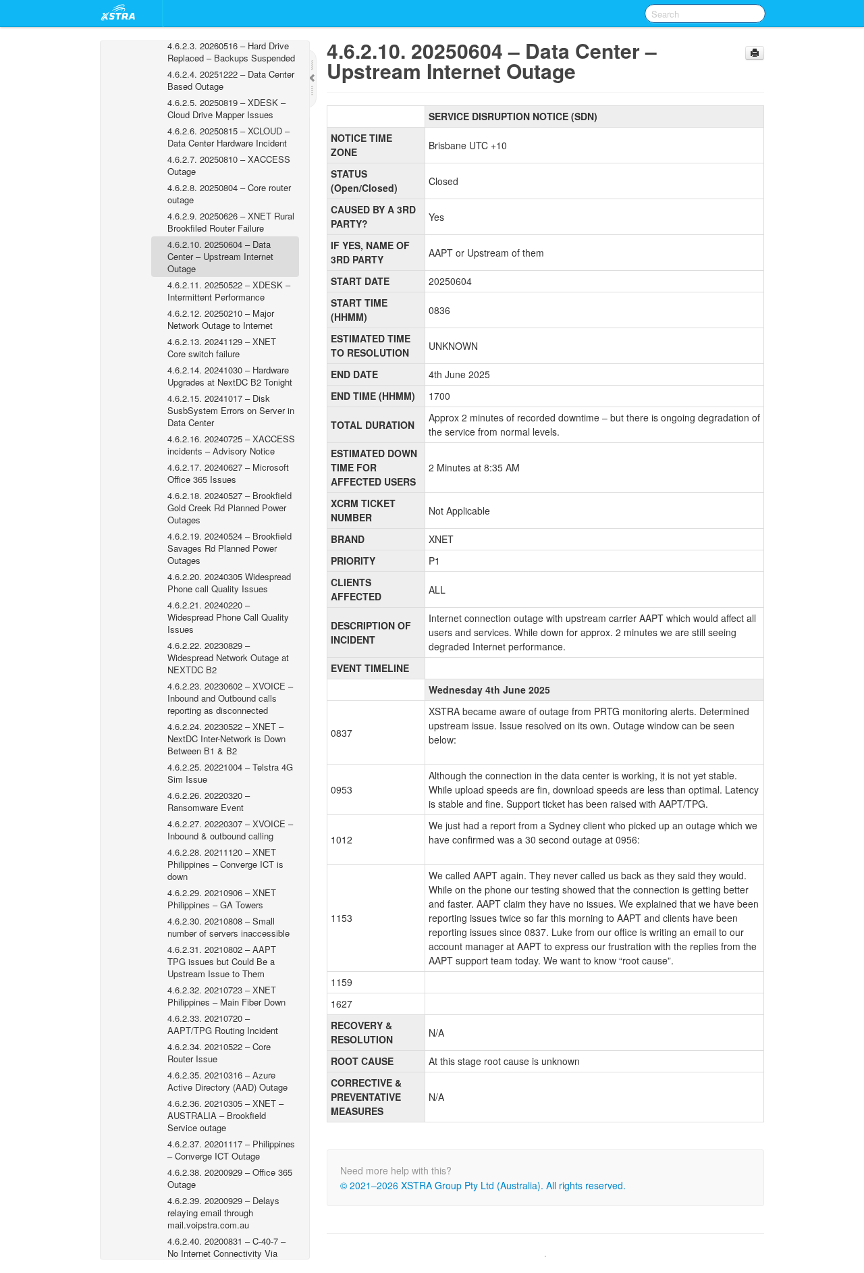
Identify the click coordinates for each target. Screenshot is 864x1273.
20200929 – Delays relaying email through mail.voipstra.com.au (223, 1212)
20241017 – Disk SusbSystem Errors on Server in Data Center (230, 410)
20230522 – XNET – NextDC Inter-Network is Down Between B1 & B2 (226, 738)
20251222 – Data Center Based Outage (230, 80)
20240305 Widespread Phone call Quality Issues (229, 582)
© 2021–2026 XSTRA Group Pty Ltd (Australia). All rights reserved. (483, 1185)
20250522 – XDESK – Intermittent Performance (228, 290)
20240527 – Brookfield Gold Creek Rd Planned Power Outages (229, 507)
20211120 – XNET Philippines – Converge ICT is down (225, 864)
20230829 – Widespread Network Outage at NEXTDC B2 (228, 657)
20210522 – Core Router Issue (219, 1052)
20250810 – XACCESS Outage (228, 165)
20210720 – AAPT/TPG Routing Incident (222, 1024)
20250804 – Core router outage (229, 193)
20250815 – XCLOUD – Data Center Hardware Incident (228, 136)
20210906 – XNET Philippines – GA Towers (221, 898)
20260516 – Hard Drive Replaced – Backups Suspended (231, 51)
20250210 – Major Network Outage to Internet (220, 319)
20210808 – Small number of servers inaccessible (228, 926)
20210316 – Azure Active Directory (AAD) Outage (227, 1080)
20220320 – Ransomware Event (208, 801)
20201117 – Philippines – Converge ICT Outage (231, 1149)
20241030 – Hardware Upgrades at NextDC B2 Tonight (229, 375)
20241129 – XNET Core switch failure (221, 347)
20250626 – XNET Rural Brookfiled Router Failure (230, 221)
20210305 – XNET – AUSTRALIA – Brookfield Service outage (225, 1115)
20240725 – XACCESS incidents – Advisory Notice (231, 444)
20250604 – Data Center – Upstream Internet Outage (220, 256)
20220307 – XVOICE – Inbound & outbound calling (230, 829)
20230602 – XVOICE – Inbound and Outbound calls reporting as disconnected (230, 698)
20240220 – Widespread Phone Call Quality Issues (228, 616)
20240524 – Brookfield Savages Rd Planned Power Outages (229, 548)
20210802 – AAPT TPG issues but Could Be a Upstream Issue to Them (221, 961)
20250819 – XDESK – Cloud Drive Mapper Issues (226, 108)
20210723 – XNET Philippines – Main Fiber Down (226, 995)
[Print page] (754, 53)
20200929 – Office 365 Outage (229, 1178)
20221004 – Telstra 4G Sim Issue (230, 772)
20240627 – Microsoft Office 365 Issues (228, 473)
